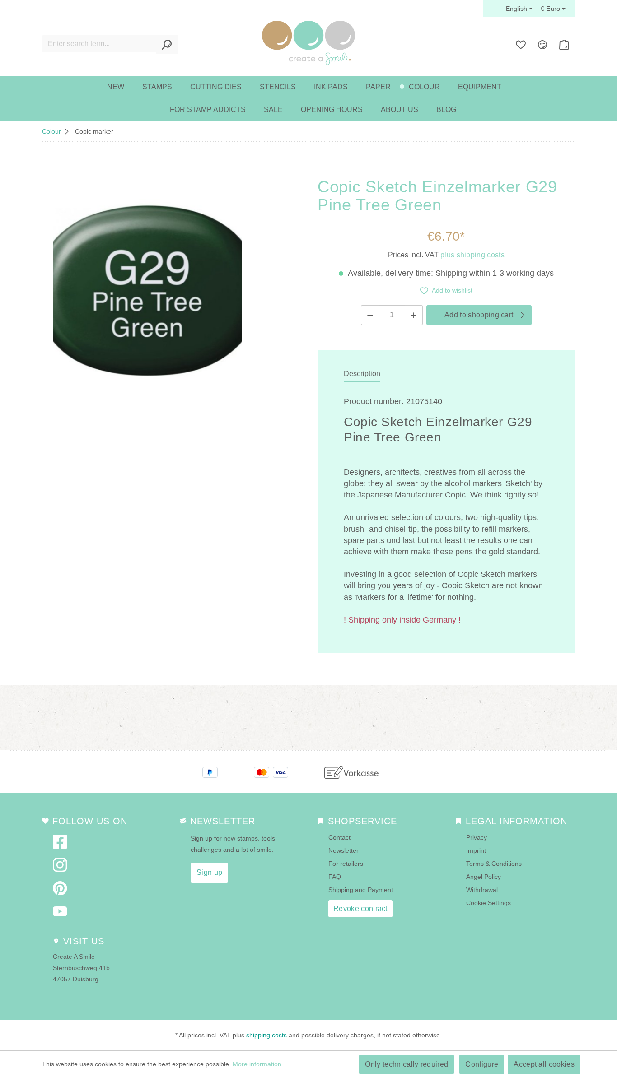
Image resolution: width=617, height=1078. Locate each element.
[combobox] (99, 43)
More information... (260, 1064)
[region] (147, 291)
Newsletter (343, 850)
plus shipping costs (472, 255)
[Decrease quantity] (370, 315)
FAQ (334, 876)
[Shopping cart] (564, 44)
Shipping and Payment (360, 889)
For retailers (345, 863)
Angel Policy (483, 876)
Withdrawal (482, 889)
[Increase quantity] (414, 315)
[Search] (167, 44)
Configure (481, 1064)
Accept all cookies (544, 1064)
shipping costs (266, 1035)
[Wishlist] (521, 44)
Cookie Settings (488, 902)
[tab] (362, 374)
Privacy (476, 837)
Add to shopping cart (478, 315)
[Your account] (542, 44)
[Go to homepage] (308, 43)
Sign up (209, 872)
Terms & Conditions (494, 863)
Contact (339, 837)
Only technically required (406, 1064)
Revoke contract (360, 908)
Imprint (476, 850)
